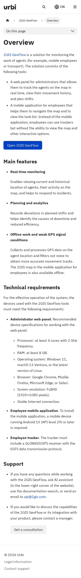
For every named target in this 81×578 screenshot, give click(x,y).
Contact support (17, 568)
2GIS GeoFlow (14, 55)
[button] (59, 7)
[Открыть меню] (75, 7)
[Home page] (7, 20)
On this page (16, 31)
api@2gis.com (35, 497)
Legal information (18, 561)
